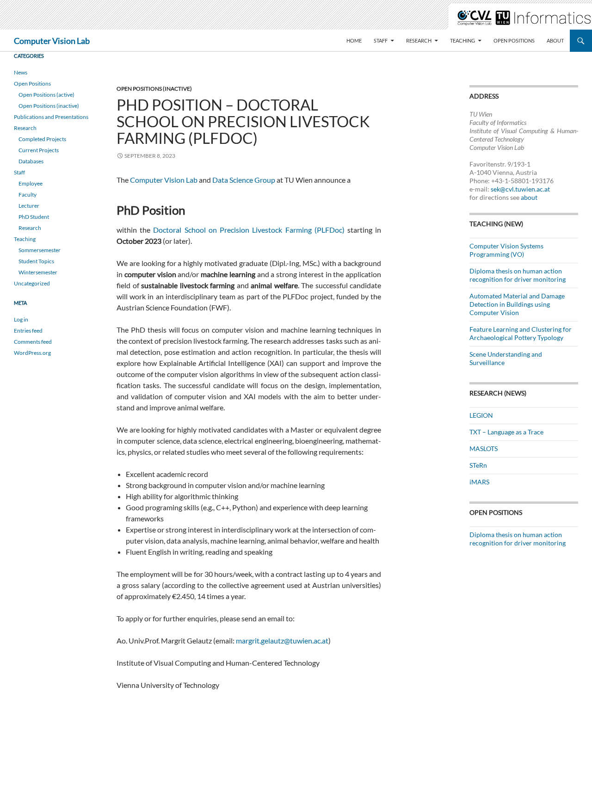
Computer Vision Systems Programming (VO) (506, 250)
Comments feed (33, 341)
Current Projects (38, 150)
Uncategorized (32, 283)
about (529, 197)
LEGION (481, 415)
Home (354, 40)
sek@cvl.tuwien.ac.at (520, 189)
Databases (30, 161)
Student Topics (36, 261)
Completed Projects (42, 139)
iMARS (479, 482)
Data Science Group (243, 179)
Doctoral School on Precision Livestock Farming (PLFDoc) (248, 229)
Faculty (27, 194)
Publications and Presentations (51, 116)
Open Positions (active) (46, 94)
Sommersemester (39, 250)
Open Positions (514, 40)
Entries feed (28, 330)
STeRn (478, 465)
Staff (381, 40)
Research (419, 40)
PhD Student (33, 216)
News (20, 72)
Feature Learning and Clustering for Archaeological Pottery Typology (520, 333)
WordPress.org (32, 352)
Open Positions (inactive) (154, 88)
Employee (30, 183)
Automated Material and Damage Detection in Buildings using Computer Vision (517, 304)
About (555, 40)
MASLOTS (483, 448)
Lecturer (28, 205)
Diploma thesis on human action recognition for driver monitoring (517, 275)
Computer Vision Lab (52, 41)
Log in (21, 319)
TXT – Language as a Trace (506, 432)
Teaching (462, 40)
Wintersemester (37, 272)
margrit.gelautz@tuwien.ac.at (282, 640)
